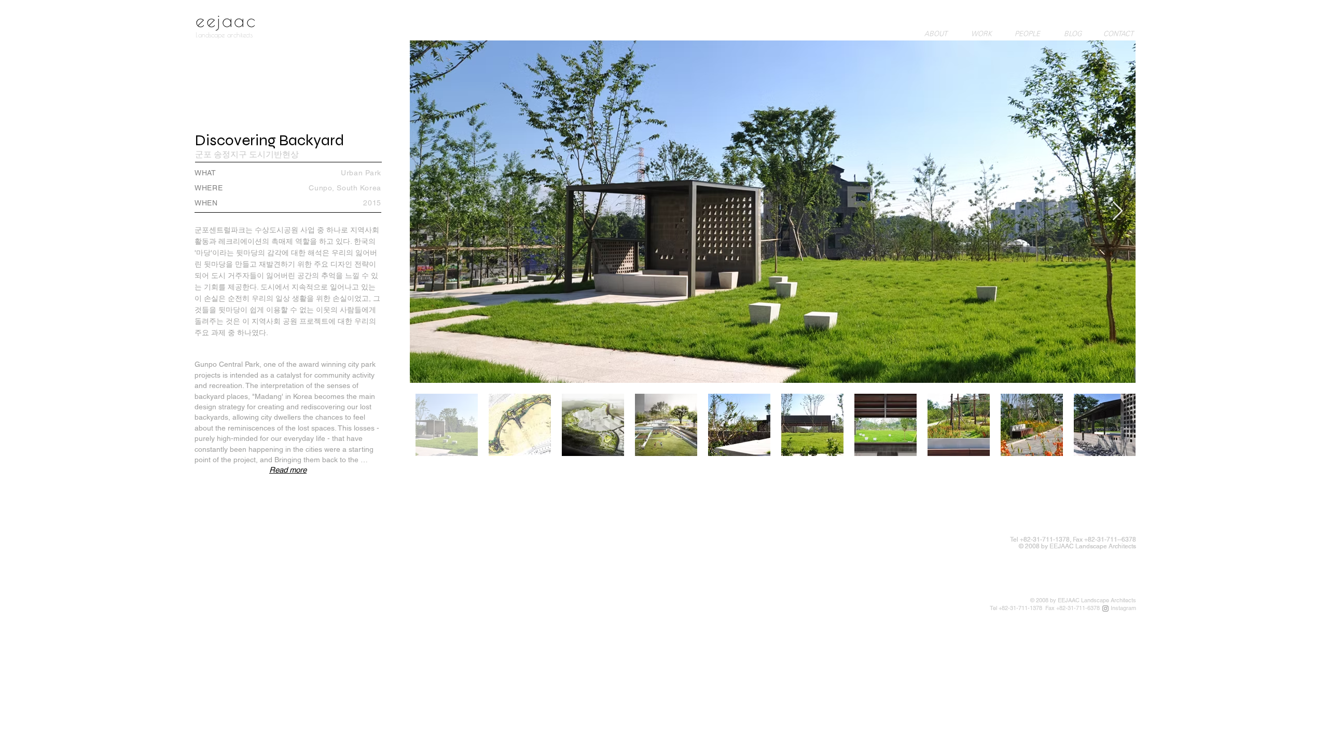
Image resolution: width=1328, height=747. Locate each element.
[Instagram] (1105, 608)
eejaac (226, 20)
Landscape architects (224, 35)
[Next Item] (1118, 211)
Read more (288, 469)
